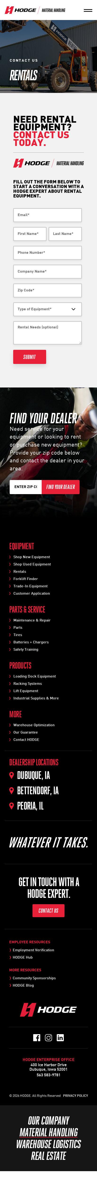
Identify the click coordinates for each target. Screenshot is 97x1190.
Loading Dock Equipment (34, 676)
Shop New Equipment (31, 557)
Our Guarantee (25, 732)
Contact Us (48, 910)
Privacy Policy (75, 1095)
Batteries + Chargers (31, 642)
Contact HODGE (26, 740)
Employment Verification (33, 950)
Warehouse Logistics (48, 1144)
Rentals (19, 572)
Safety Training (25, 650)
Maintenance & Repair (32, 620)
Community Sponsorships (34, 978)
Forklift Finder (25, 579)
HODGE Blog (23, 986)
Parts (17, 628)
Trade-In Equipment (30, 586)
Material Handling (49, 1132)
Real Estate (48, 1155)
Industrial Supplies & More (36, 698)
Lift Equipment (25, 691)
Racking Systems (27, 684)
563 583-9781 (49, 1075)
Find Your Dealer (60, 487)
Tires (17, 635)
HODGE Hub (23, 958)
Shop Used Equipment (32, 564)
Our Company (48, 1120)
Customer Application (31, 594)
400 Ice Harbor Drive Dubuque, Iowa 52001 (48, 1067)
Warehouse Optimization (34, 725)
